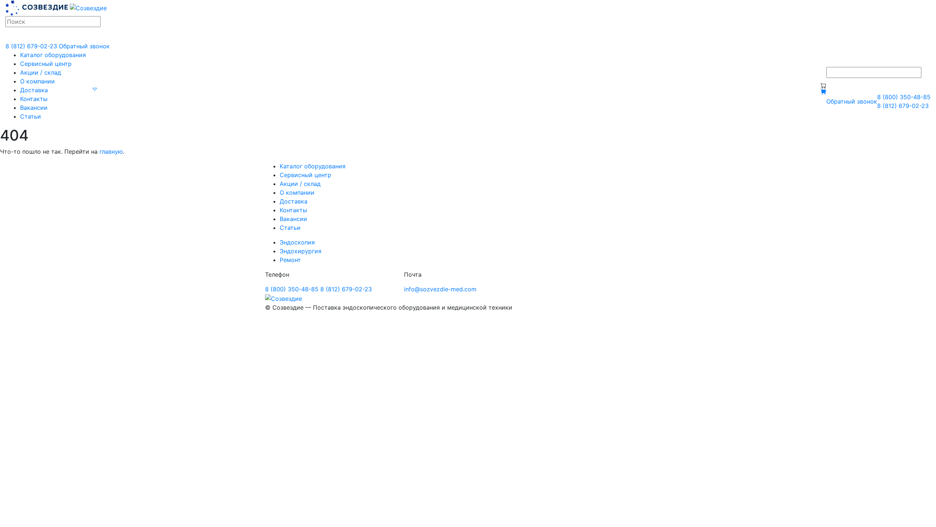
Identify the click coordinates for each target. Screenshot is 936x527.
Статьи (30, 116)
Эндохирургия (300, 251)
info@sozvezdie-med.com (440, 289)
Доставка (34, 90)
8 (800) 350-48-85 (904, 97)
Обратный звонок (84, 46)
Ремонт (290, 260)
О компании (37, 81)
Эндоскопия (297, 242)
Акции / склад (40, 72)
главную (111, 151)
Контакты (34, 98)
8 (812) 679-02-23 (31, 46)
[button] (94, 88)
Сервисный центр (46, 63)
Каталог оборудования (53, 55)
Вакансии (34, 107)
